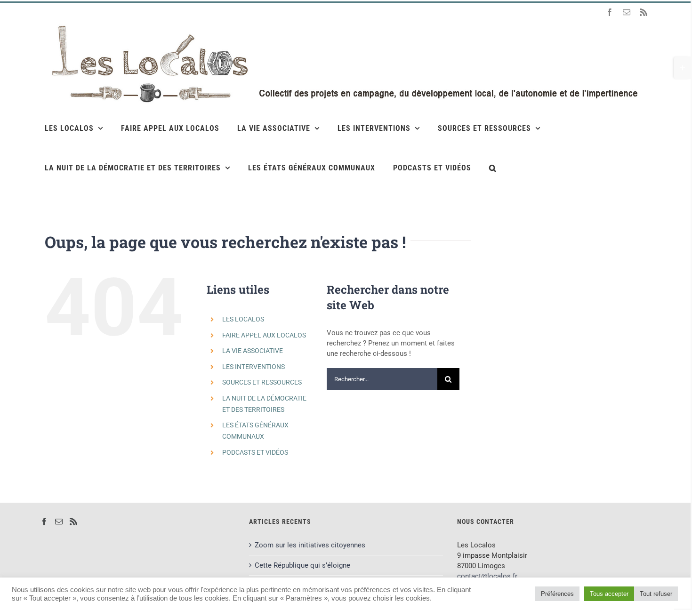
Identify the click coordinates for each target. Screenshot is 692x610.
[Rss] (73, 521)
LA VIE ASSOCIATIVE (252, 350)
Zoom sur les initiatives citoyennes (310, 545)
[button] (493, 167)
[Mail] (59, 521)
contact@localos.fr (487, 576)
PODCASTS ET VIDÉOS (255, 452)
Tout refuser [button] (656, 593)
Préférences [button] (557, 593)
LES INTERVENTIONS (253, 366)
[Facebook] (44, 521)
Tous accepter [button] (609, 593)
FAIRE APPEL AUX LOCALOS (264, 335)
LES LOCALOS (243, 319)
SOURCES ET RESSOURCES (262, 382)
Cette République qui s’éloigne (302, 565)
